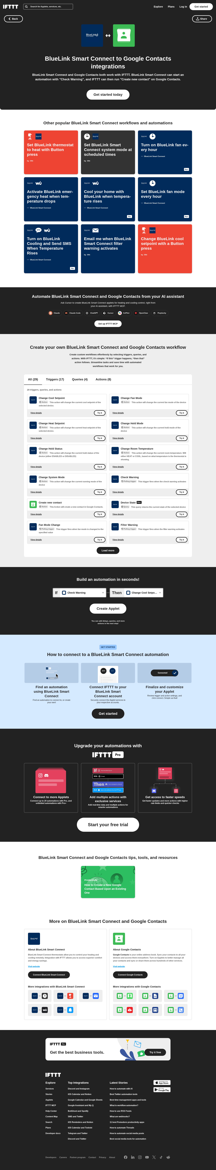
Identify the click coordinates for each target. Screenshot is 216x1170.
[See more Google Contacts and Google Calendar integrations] (176, 996)
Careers (63, 1157)
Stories (49, 1094)
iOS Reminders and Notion (80, 1122)
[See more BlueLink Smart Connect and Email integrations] (90, 996)
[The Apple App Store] (162, 1083)
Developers (51, 1157)
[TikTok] (161, 1157)
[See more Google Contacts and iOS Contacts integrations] (124, 996)
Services (50, 1089)
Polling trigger (130, 481)
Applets (49, 1100)
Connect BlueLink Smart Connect (49, 975)
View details (36, 413)
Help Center (51, 1111)
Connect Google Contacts (130, 975)
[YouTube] (147, 1157)
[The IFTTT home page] (10, 6)
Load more (108, 550)
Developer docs (53, 1133)
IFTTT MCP (51, 1105)
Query (126, 507)
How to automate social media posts (127, 1133)
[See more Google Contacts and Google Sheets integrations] (150, 996)
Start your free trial (108, 824)
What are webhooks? (120, 1116)
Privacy (102, 1157)
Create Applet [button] (108, 609)
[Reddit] (168, 1157)
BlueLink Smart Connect (79, 58)
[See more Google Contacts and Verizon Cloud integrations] (124, 1010)
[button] (108, 714)
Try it (99, 413)
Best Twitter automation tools (123, 1094)
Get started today (108, 95)
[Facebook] (125, 1157)
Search (49, 1122)
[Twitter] (154, 1157)
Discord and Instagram (79, 1089)
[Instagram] (140, 1157)
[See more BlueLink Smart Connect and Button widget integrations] (65, 996)
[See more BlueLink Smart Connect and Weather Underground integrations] (40, 1010)
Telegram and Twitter (78, 1133)
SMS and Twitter (75, 1116)
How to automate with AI (121, 1089)
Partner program (78, 1157)
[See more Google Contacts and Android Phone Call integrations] (176, 1010)
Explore (158, 6)
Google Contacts (147, 58)
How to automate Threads (122, 1128)
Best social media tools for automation (128, 1139)
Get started (201, 6)
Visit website (34, 966)
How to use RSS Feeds (121, 1111)
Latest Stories (119, 1082)
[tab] (33, 379)
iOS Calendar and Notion (79, 1094)
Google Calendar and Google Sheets (85, 1100)
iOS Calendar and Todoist (80, 1128)
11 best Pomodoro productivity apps (127, 1122)
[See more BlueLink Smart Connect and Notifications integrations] (65, 1010)
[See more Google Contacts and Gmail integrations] (150, 1010)
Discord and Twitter (77, 1139)
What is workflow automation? (124, 1105)
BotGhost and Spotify (78, 1111)
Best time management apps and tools (128, 1100)
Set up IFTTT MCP (108, 323)
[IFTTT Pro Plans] (139, 502)
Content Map (52, 1116)
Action (44, 402)
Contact (92, 1157)
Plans (171, 6)
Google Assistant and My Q (81, 1105)
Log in (183, 6)
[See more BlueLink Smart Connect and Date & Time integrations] (40, 996)
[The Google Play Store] (162, 1090)
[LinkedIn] (132, 1157)
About (112, 1157)
